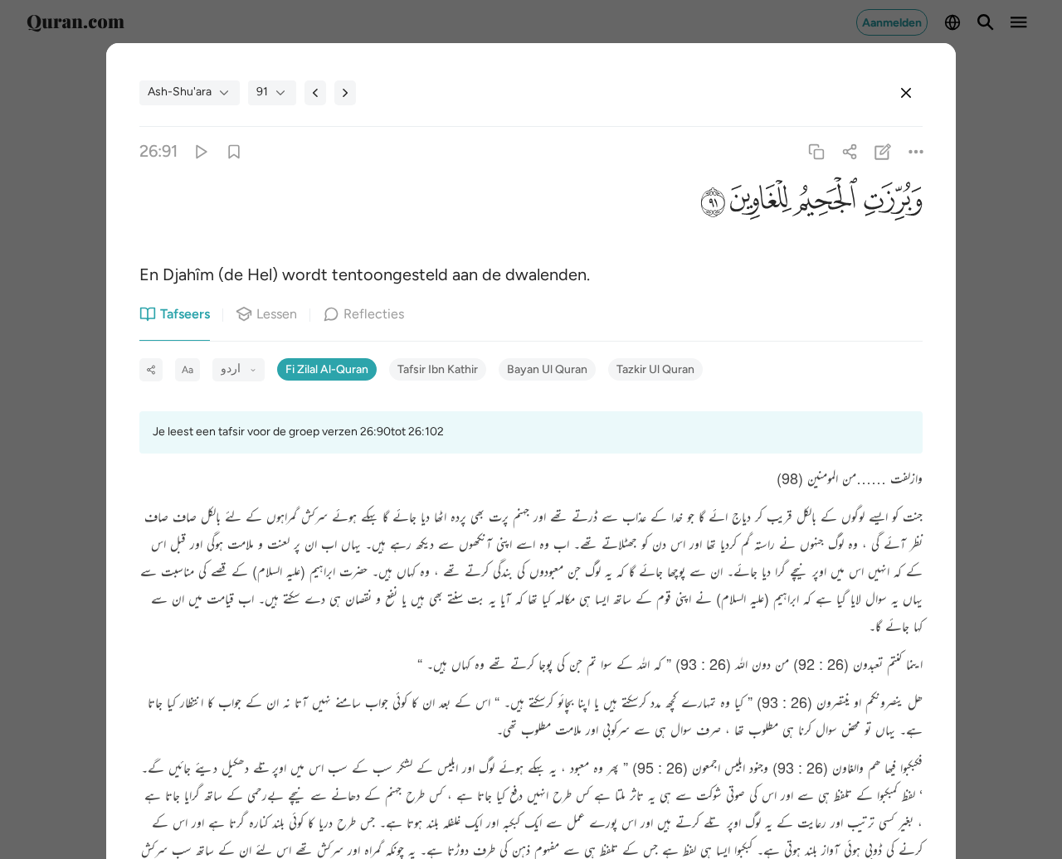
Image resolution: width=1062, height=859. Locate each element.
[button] (890, 203)
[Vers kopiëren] (816, 151)
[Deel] (849, 151)
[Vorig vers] (315, 92)
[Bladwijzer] (233, 151)
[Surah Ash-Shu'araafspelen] (200, 151)
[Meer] (916, 151)
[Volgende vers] (345, 92)
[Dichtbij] (906, 92)
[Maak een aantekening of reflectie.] (883, 151)
